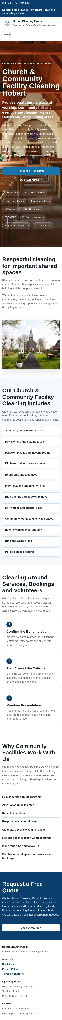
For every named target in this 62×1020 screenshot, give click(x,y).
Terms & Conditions (13, 973)
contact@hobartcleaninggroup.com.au (22, 1013)
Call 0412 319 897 (31, 180)
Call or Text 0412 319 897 (15, 1008)
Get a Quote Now (31, 927)
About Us (7, 959)
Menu (7, 34)
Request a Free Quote (31, 171)
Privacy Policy (10, 969)
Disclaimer (8, 964)
